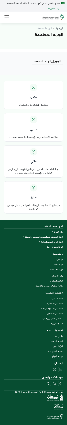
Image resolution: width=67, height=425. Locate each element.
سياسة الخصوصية (55, 351)
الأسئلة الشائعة (57, 341)
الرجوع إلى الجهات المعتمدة (47, 61)
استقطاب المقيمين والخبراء (52, 318)
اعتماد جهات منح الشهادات (52, 308)
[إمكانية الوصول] (48, 383)
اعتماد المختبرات (56, 298)
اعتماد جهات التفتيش (54, 303)
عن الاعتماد (58, 264)
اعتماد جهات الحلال (55, 313)
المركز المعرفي (58, 346)
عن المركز (59, 259)
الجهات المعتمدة (56, 269)
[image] (53, 17)
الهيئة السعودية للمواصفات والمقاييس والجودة (44, 237)
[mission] (58, 407)
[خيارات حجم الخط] (54, 383)
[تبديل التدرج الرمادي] (60, 383)
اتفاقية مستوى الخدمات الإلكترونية (49, 285)
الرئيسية (59, 28)
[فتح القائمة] (6, 17)
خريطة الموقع (57, 356)
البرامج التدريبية (57, 323)
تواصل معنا (58, 336)
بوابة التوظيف (57, 275)
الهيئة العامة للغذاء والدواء (52, 242)
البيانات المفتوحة (56, 280)
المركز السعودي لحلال (54, 247)
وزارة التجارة (58, 232)
